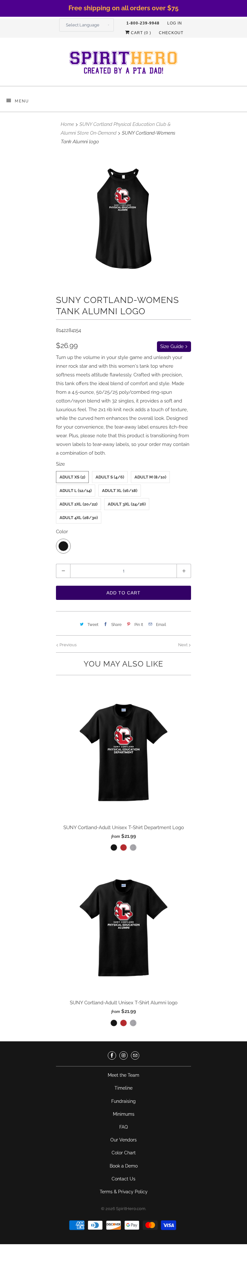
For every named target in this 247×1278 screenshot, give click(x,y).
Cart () (140, 33)
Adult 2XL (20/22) (78, 504)
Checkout (171, 33)
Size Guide (172, 346)
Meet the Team (123, 1075)
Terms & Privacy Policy (124, 1191)
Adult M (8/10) (150, 477)
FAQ (123, 1127)
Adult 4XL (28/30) (78, 517)
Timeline (123, 1088)
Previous (68, 644)
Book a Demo (124, 1166)
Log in (174, 23)
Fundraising (123, 1101)
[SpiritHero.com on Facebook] (112, 1055)
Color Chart (124, 1152)
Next (183, 644)
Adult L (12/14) (75, 490)
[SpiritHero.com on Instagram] (123, 1055)
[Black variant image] (123, 219)
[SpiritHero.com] (123, 64)
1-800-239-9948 (143, 23)
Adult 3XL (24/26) (127, 504)
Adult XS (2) (72, 477)
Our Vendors (123, 1139)
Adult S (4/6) (110, 477)
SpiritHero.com (130, 1208)
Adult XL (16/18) (119, 490)
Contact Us (123, 1178)
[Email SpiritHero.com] (135, 1055)
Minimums (123, 1114)
